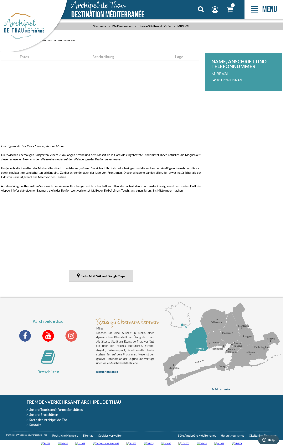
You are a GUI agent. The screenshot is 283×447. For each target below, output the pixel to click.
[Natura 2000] (183, 443)
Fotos (24, 57)
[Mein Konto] (215, 9)
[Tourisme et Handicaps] (131, 443)
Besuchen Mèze (107, 371)
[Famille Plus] (45, 443)
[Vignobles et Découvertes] (148, 443)
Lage (179, 57)
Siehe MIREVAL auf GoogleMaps (103, 276)
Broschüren (48, 371)
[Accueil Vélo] (202, 443)
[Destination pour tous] (166, 443)
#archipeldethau (48, 321)
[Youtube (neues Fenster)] (48, 336)
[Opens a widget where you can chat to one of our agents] (268, 440)
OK (196, 16)
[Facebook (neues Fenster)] (25, 336)
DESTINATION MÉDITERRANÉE (107, 10)
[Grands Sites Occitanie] (80, 443)
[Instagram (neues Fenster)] (71, 336)
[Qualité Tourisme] (106, 443)
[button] (230, 10)
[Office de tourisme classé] (237, 443)
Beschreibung (103, 57)
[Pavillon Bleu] (219, 443)
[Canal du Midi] (63, 443)
